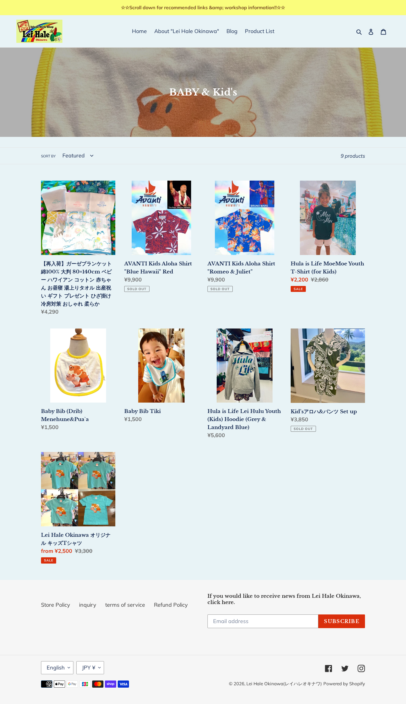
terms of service (125, 604)
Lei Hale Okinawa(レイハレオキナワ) (284, 683)
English (56, 667)
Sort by (48, 156)
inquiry (87, 604)
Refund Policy (171, 604)
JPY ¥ (88, 667)
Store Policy (55, 604)
